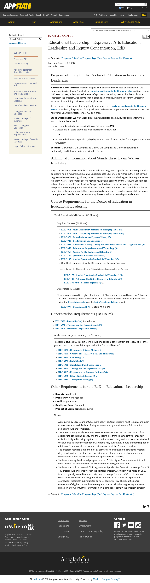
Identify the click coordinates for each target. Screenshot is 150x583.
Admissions (56, 21)
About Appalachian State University (23, 71)
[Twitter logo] (124, 525)
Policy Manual (85, 536)
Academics (79, 21)
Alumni (54, 15)
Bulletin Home (21, 53)
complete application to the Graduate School (112, 91)
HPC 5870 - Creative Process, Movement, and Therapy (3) (86, 353)
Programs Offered (22, 59)
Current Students (10, 15)
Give (144, 15)
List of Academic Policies (26, 105)
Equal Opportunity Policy (91, 531)
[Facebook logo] (117, 525)
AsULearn (103, 15)
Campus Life (101, 21)
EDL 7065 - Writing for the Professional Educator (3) (86, 251)
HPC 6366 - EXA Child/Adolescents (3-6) (78, 375)
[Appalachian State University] (52, 6)
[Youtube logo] (131, 525)
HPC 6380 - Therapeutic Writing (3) (75, 379)
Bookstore (64, 526)
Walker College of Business (22, 119)
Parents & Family (27, 15)
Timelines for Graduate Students (25, 99)
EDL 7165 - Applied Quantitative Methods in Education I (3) (90, 259)
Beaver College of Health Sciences (26, 140)
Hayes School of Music (24, 146)
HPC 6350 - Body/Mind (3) (71, 361)
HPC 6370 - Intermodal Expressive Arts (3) (76, 328)
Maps (66, 531)
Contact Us (63, 520)
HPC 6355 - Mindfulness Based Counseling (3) (80, 364)
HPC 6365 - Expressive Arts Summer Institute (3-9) (83, 372)
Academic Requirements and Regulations (26, 92)
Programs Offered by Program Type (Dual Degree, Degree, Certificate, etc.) (98, 58)
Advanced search (141, 8)
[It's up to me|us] (19, 531)
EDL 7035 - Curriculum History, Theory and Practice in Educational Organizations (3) (103, 244)
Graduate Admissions (24, 78)
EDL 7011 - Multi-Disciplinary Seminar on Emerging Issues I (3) (92, 229)
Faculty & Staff (42, 15)
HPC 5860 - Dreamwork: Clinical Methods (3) (80, 350)
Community (64, 15)
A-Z (95, 15)
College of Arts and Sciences (23, 112)
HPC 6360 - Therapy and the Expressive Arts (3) (78, 324)
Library (122, 15)
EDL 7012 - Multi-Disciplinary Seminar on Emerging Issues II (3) (92, 233)
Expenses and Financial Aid (25, 84)
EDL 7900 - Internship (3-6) (68, 321)
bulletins (37, 579)
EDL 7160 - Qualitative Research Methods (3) (83, 255)
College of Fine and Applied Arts (23, 133)
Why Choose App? (130, 21)
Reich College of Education (21, 126)
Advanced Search (17, 43)
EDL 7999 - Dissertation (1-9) (75, 306)
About (11, 21)
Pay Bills (83, 520)
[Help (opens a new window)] (148, 37)
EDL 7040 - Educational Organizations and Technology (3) (89, 248)
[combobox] (120, 30)
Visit (33, 21)
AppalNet (113, 15)
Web (122, 8)
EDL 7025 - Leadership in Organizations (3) (82, 240)
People (131, 8)
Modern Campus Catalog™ (106, 579)
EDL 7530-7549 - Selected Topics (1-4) (82, 282)
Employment (133, 15)
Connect (119, 518)
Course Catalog (21, 63)
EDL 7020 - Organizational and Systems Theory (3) (86, 237)
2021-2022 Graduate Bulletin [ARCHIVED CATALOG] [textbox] (114, 30)
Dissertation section (77, 302)
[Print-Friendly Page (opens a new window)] (144, 37)
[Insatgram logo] (138, 525)
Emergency (63, 536)
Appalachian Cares (17, 518)
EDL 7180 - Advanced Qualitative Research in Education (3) (93, 279)
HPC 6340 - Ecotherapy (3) (71, 357)
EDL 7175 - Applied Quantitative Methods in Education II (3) (93, 275)
